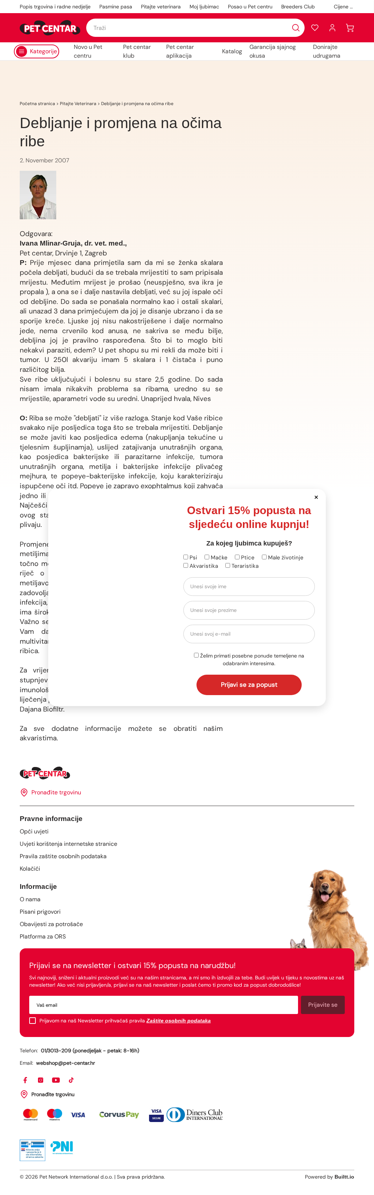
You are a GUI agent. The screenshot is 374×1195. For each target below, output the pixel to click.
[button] (316, 496)
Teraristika (244, 566)
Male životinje (285, 557)
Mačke (218, 557)
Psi (192, 557)
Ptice (247, 557)
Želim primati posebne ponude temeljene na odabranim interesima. (251, 659)
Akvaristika (203, 566)
